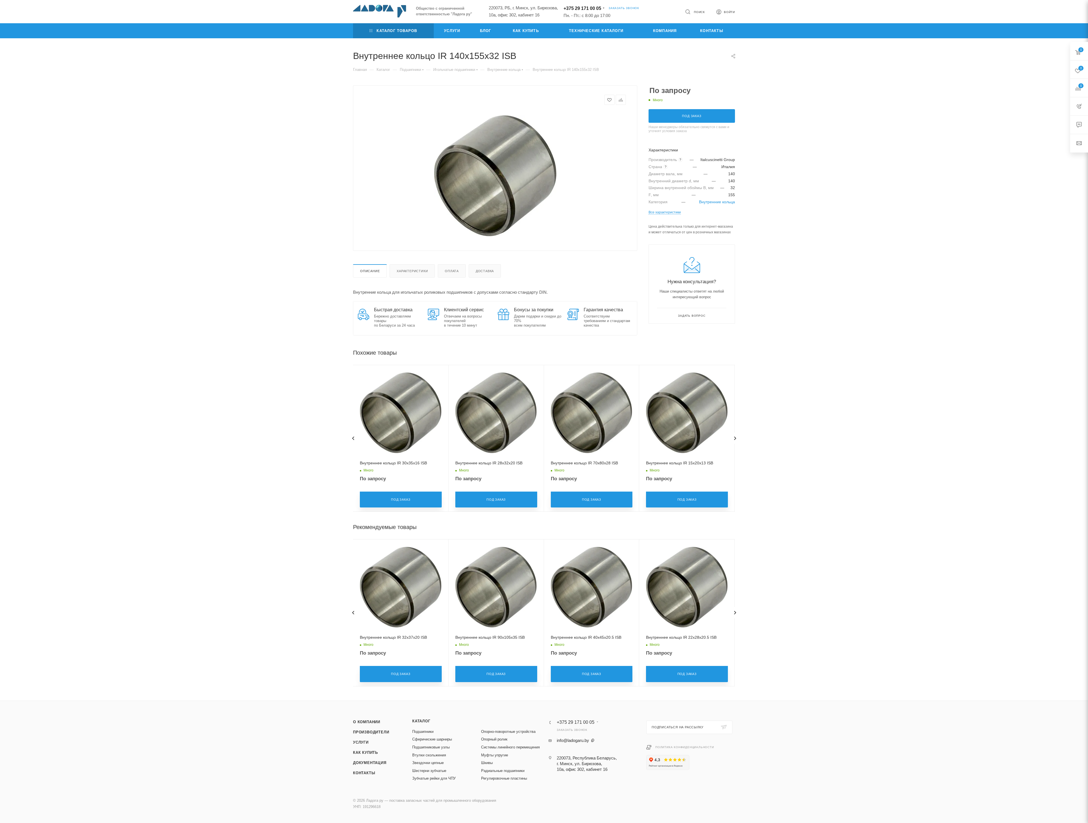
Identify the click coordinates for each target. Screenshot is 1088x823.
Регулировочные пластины (504, 778)
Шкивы (487, 763)
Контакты (364, 773)
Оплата (452, 271)
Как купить (365, 752)
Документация (369, 763)
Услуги (361, 742)
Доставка (485, 271)
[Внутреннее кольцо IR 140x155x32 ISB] (495, 176)
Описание (370, 271)
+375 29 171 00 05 (582, 8)
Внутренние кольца (717, 202)
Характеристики (412, 271)
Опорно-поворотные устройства (508, 731)
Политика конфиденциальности (684, 747)
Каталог (421, 721)
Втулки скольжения (429, 755)
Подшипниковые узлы (431, 747)
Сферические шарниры (432, 739)
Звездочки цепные (428, 763)
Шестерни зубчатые (429, 771)
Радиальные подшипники (502, 771)
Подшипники (423, 731)
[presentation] (353, 438)
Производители (371, 732)
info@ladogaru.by (573, 740)
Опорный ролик (494, 739)
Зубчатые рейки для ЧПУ (434, 778)
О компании (366, 722)
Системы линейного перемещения (510, 747)
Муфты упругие (494, 755)
